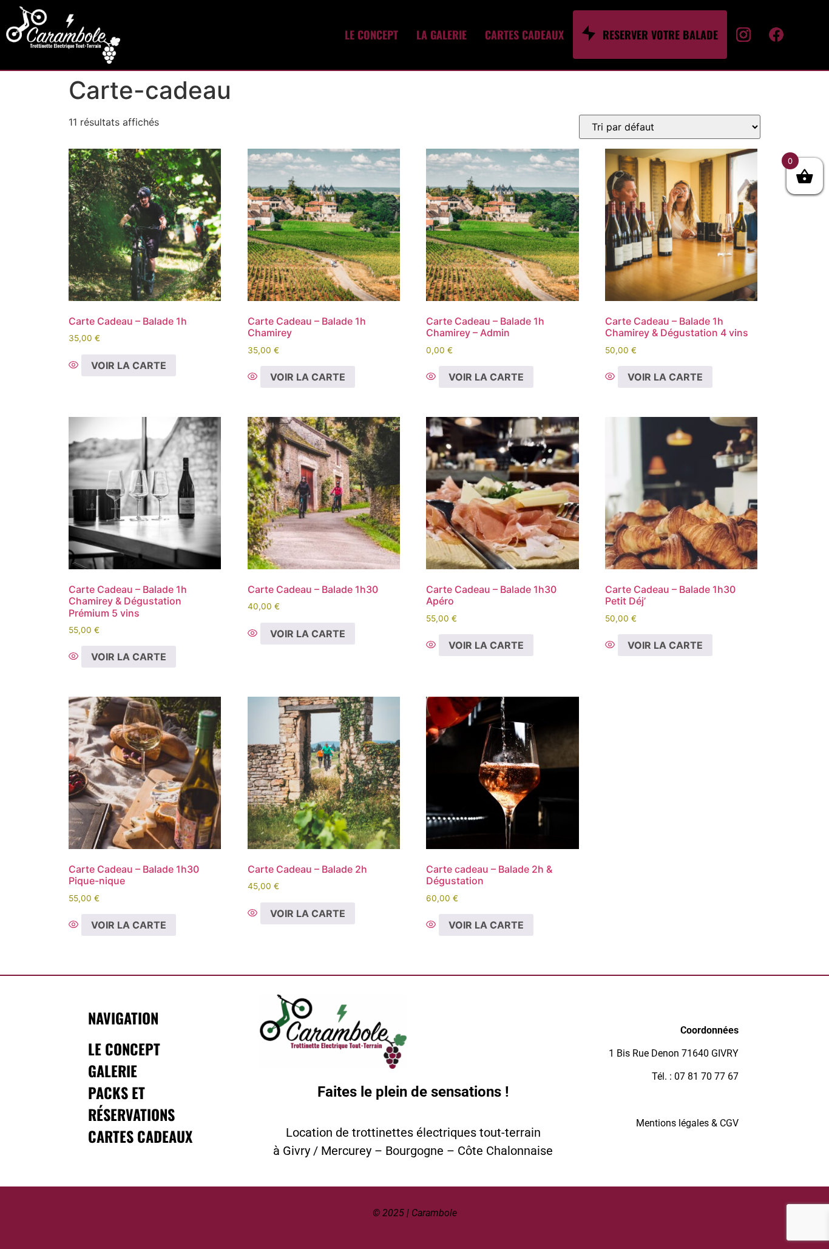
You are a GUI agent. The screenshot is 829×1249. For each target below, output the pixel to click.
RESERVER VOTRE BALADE (660, 34)
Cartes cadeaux (140, 1136)
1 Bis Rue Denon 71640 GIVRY (674, 1053)
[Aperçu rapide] (75, 365)
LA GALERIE (441, 34)
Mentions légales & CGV (687, 1123)
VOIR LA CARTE (128, 365)
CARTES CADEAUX (524, 34)
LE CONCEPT (371, 34)
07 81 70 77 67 (706, 1076)
